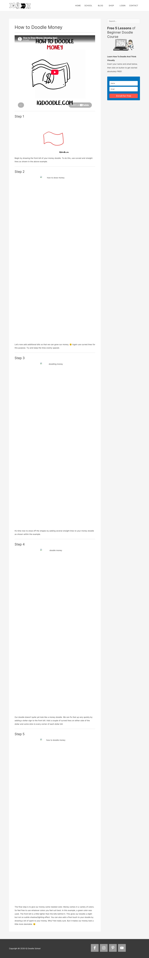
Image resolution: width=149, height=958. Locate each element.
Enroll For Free (123, 95)
